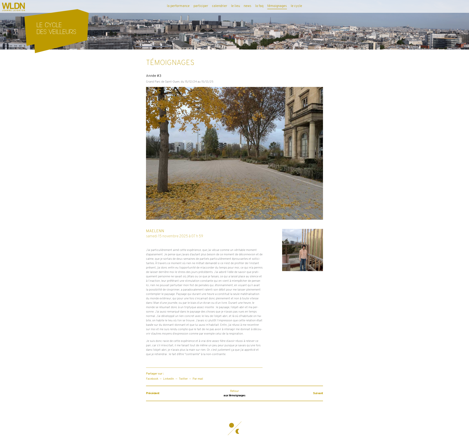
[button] (234, 428)
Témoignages (277, 6)
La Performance (178, 6)
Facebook (152, 378)
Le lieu (235, 6)
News (247, 6)
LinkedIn (168, 378)
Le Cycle (296, 6)
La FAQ (259, 6)
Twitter (183, 378)
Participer (200, 6)
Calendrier (219, 6)
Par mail (198, 378)
